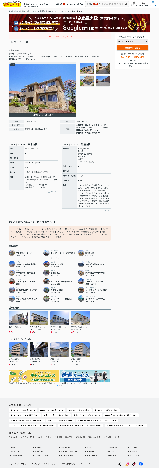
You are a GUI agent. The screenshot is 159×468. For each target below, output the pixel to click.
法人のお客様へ (67, 455)
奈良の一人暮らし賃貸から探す (56, 415)
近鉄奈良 (95, 125)
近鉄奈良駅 (13, 437)
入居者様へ (111, 455)
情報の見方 (54, 192)
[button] (57, 385)
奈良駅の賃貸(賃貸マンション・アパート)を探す (97, 420)
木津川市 (17, 54)
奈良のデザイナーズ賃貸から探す (87, 415)
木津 (87, 130)
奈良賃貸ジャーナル (69, 451)
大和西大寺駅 (26, 437)
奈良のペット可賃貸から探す (106, 410)
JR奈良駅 (38, 437)
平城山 (87, 133)
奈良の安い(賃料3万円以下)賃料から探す (27, 420)
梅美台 (23, 54)
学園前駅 (58, 437)
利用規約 (36, 463)
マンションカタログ (43, 455)
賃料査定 (133, 451)
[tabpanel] (95, 74)
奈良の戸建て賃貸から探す (79, 410)
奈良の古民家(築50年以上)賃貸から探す (121, 415)
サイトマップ (50, 463)
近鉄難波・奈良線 (83, 125)
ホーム (13, 447)
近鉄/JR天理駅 (94, 437)
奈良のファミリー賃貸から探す (60, 420)
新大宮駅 (107, 437)
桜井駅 (117, 437)
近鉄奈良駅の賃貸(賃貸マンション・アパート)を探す (80, 425)
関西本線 (79, 130)
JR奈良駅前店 (66, 447)
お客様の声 (39, 451)
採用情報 (90, 451)
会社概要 (38, 447)
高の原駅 (68, 437)
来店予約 (111, 451)
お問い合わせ (135, 455)
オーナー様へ (92, 455)
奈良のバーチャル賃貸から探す (23, 410)
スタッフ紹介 (15, 451)
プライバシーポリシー (19, 463)
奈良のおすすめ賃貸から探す (51, 410)
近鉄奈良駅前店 (113, 447)
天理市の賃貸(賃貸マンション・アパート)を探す (125, 425)
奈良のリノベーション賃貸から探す (25, 415)
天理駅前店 (134, 447)
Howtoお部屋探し (17, 455)
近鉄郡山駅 (80, 437)
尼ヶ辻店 (90, 447)
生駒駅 (48, 437)
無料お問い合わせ (132, 48)
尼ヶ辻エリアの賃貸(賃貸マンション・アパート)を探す (32, 425)
